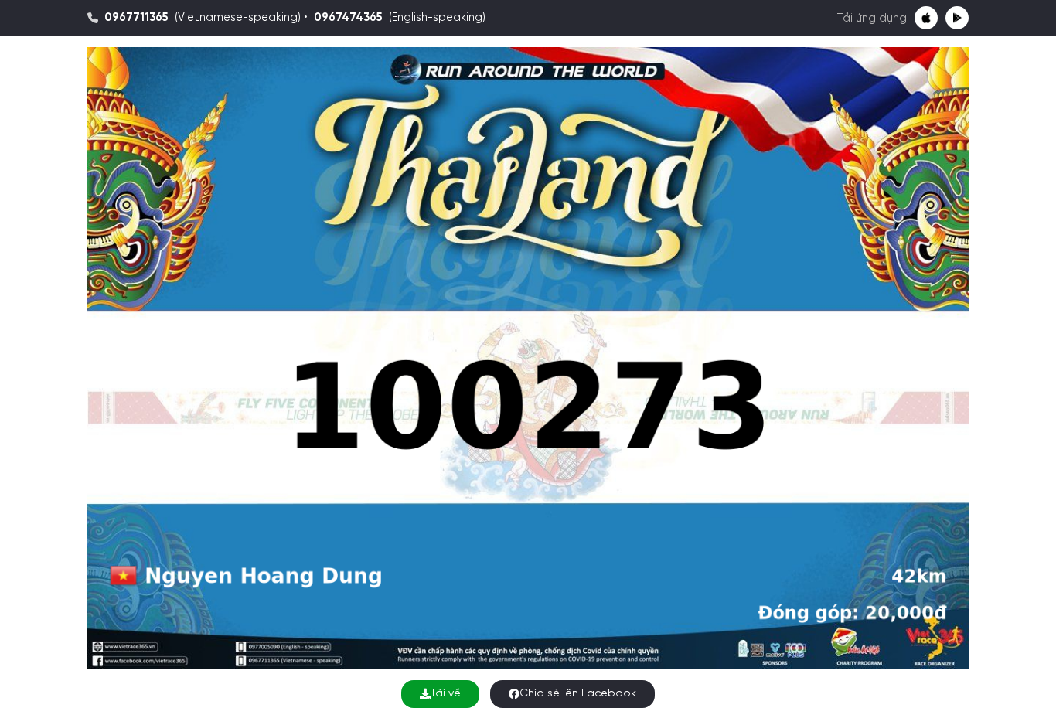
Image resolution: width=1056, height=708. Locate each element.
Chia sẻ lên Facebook (577, 693)
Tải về (446, 693)
